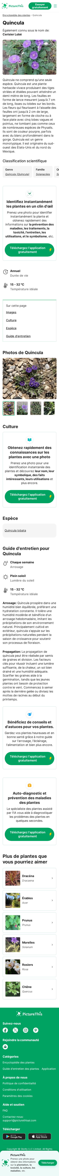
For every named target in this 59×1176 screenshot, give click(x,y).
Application (49, 1068)
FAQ (5, 1110)
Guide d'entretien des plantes (21, 1068)
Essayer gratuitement (40, 6)
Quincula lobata (15, 530)
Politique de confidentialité (19, 1083)
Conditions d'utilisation (17, 1089)
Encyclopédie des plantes (16, 15)
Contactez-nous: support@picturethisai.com (19, 1118)
